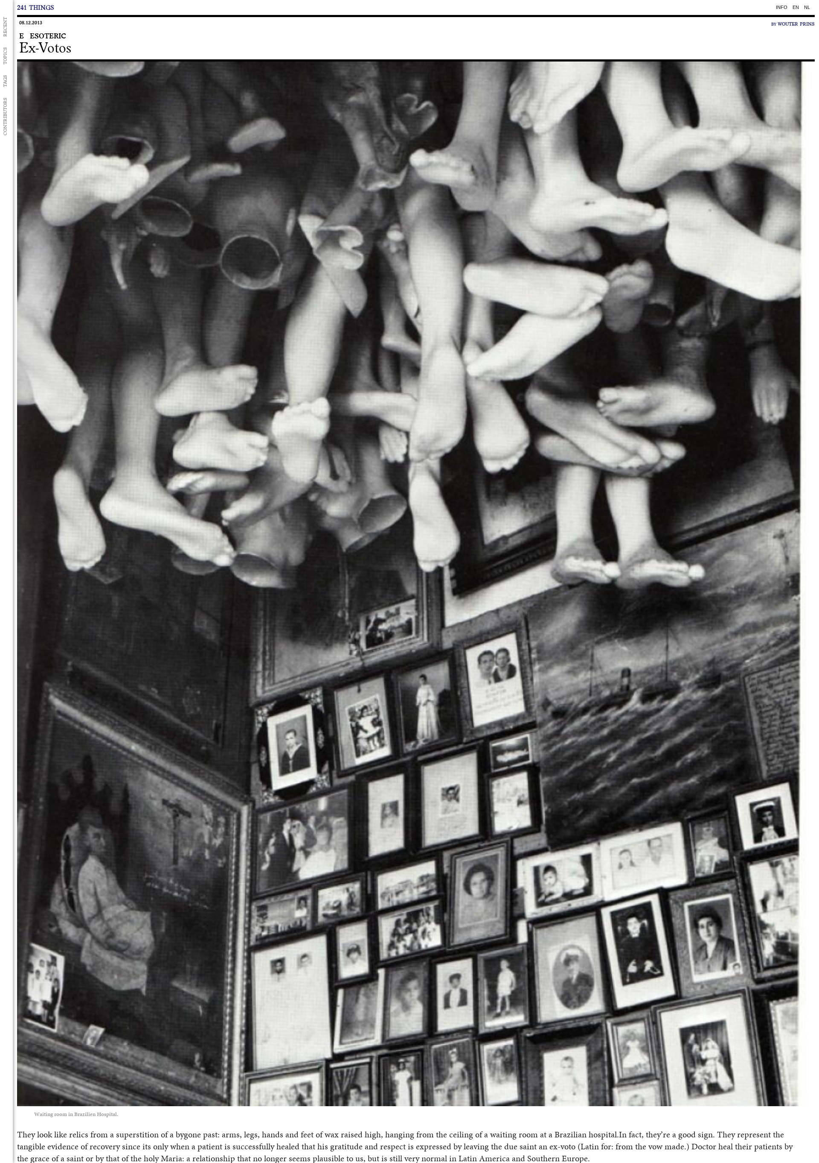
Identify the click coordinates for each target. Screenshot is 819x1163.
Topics (5, 55)
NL (807, 7)
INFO (781, 7)
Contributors (5, 116)
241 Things (35, 7)
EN (796, 7)
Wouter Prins (796, 24)
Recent (5, 27)
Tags (5, 81)
